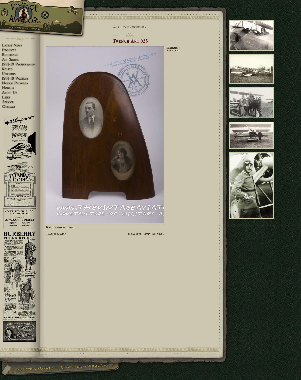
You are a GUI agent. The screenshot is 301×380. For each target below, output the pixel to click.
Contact (20, 106)
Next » (160, 234)
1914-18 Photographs (20, 64)
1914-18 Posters (20, 78)
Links (20, 97)
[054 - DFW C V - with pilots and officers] (252, 120)
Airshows (20, 59)
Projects (20, 50)
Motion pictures (20, 83)
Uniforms (20, 73)
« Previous (149, 234)
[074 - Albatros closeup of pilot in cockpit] (252, 52)
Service (20, 102)
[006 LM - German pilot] (252, 220)
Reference (20, 54)
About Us (20, 92)
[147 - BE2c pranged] (252, 85)
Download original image (60, 227)
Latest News (20, 45)
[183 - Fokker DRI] (252, 150)
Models (20, 87)
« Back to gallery (56, 234)
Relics (20, 69)
